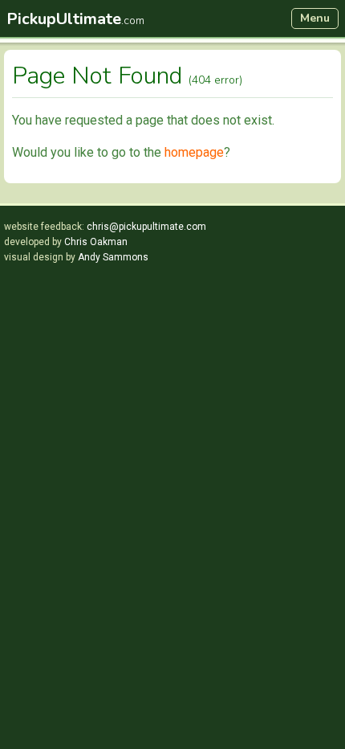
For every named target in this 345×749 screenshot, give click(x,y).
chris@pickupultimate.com (146, 226)
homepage (194, 152)
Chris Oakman (96, 242)
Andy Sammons (113, 257)
